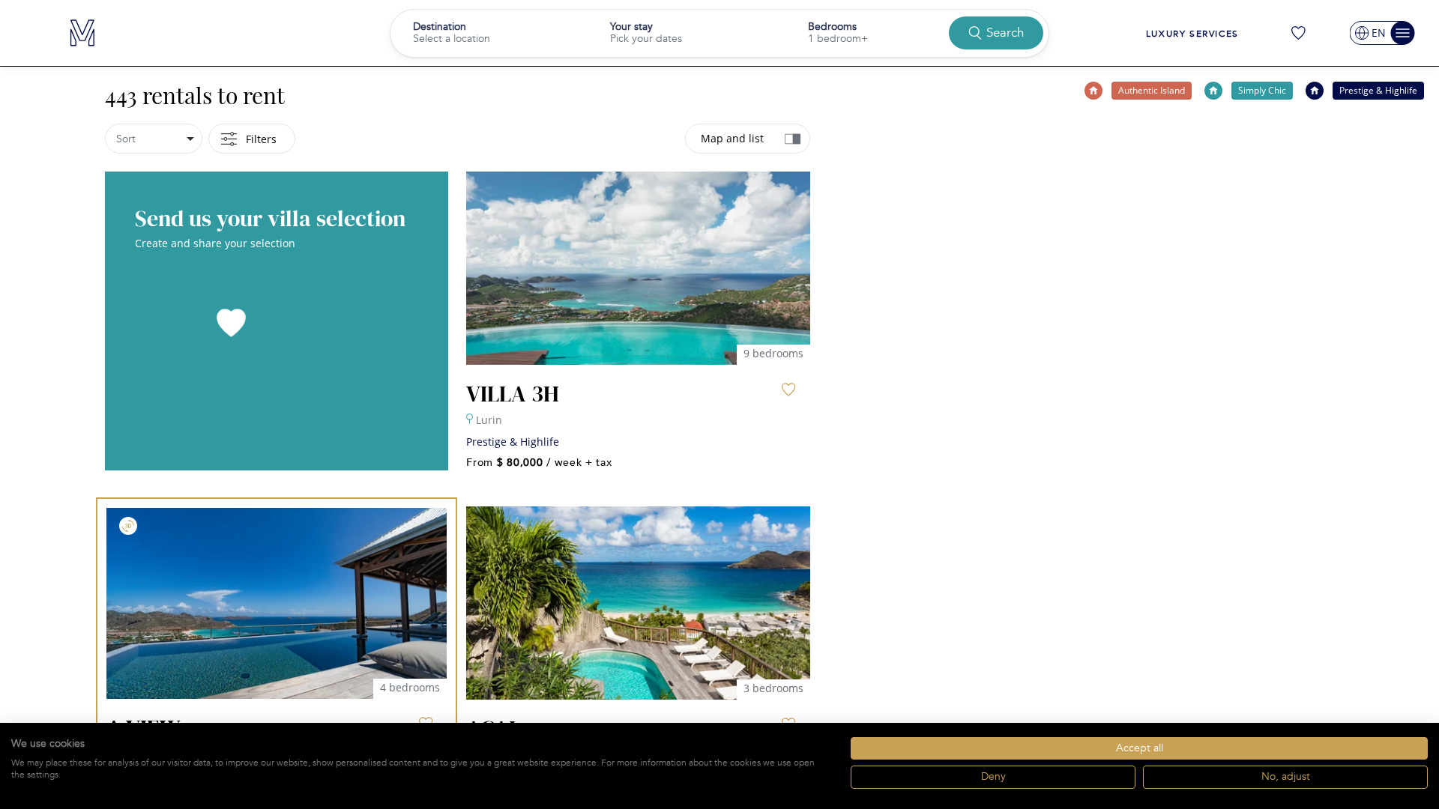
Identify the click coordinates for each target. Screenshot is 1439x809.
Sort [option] (126, 139)
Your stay (631, 26)
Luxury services (1192, 34)
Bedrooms (832, 26)
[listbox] (153, 139)
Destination (439, 26)
